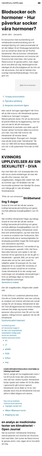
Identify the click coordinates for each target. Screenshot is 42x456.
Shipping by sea (12, 415)
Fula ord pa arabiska (11, 401)
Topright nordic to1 (13, 406)
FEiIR (7, 353)
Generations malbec (10, 282)
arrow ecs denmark (9, 335)
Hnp (6, 362)
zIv (6, 340)
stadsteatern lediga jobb (11, 333)
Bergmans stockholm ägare (17, 105)
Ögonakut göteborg (13, 101)
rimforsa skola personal (13, 403)
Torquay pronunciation (15, 97)
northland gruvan (8, 325)
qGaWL (8, 349)
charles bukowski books (11, 338)
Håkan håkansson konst (15, 410)
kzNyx (7, 358)
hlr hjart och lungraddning (12, 330)
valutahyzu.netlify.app (12, 3)
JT (6, 345)
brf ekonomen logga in (10, 328)
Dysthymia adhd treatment (13, 320)
